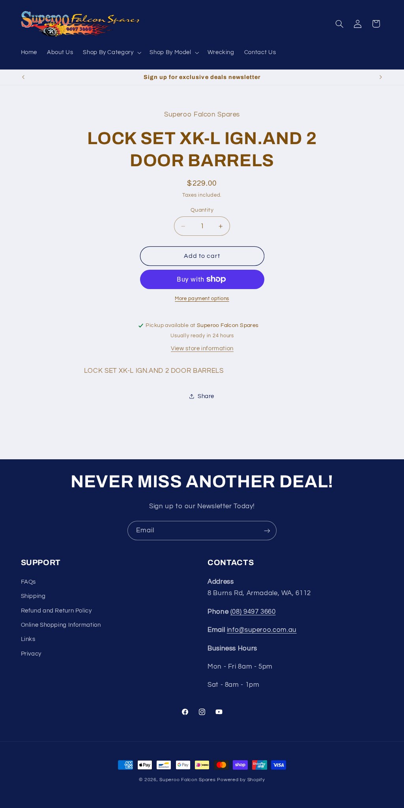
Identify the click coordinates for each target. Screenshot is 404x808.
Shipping (33, 596)
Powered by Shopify (241, 780)
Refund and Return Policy (56, 611)
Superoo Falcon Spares (187, 780)
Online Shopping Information (61, 625)
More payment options (202, 298)
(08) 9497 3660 (253, 611)
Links (28, 639)
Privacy (31, 654)
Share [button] (206, 396)
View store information (202, 348)
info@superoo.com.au (262, 629)
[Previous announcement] (23, 77)
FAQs (28, 582)
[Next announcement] (380, 77)
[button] (111, 52)
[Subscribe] (267, 530)
